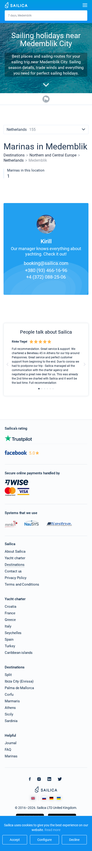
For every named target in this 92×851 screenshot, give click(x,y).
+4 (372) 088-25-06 (46, 277)
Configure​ (44, 840)
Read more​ (52, 830)
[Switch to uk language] (59, 798)
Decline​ (74, 840)
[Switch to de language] (51, 798)
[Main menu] (85, 5)
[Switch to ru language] (44, 798)
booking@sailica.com (46, 263)
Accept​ (15, 840)
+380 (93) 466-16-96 (46, 270)
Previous (7, 364)
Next (84, 364)
